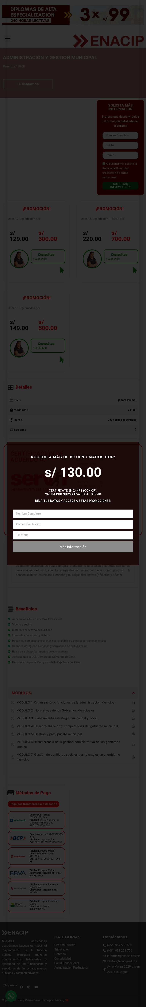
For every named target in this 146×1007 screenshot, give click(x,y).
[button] (131, 180)
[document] (73, 503)
